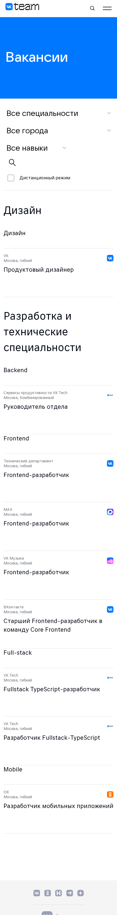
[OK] (47, 893)
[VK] (36, 893)
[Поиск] (92, 8)
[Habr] (58, 893)
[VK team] (22, 8)
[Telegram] (69, 893)
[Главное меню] (107, 8)
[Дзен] (80, 893)
